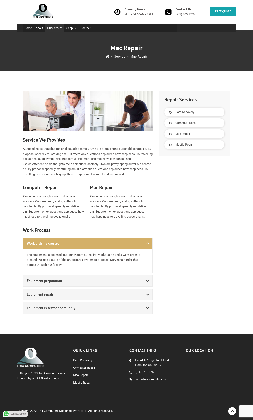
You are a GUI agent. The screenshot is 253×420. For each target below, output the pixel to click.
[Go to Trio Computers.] (107, 56)
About (39, 28)
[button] (87, 243)
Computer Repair (186, 123)
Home (28, 28)
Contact (86, 28)
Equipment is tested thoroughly (51, 308)
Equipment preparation (44, 280)
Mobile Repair (184, 144)
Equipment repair (40, 294)
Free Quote (223, 11)
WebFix (81, 411)
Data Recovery (184, 112)
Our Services (54, 28)
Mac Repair (182, 134)
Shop (69, 28)
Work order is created (43, 243)
